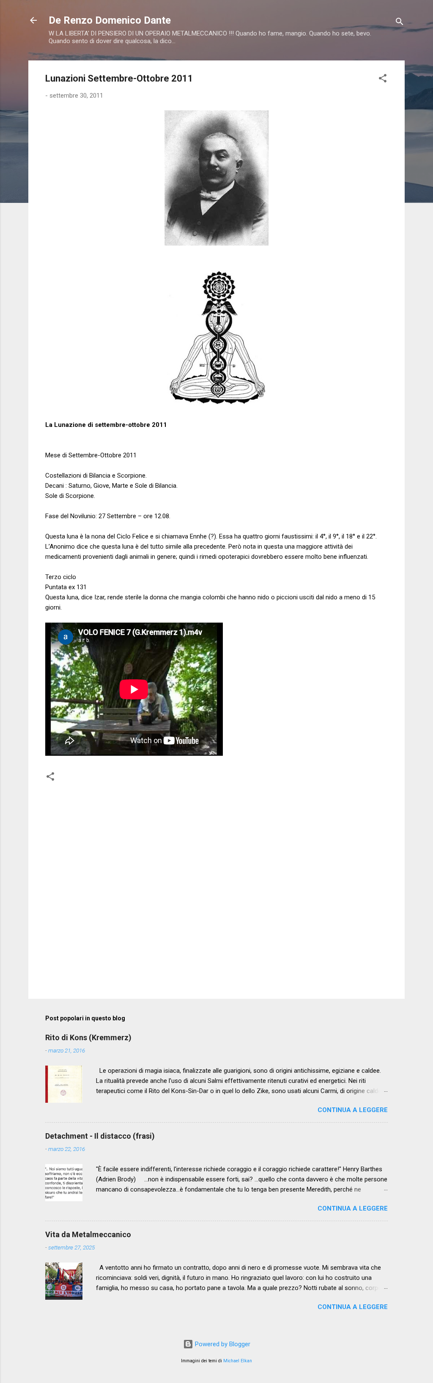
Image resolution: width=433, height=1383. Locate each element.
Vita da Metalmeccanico (88, 1234)
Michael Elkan (237, 1361)
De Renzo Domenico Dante (110, 20)
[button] (383, 79)
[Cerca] (400, 23)
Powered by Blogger (221, 1344)
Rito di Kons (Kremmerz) (88, 1037)
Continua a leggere (353, 1110)
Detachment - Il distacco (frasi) (100, 1136)
